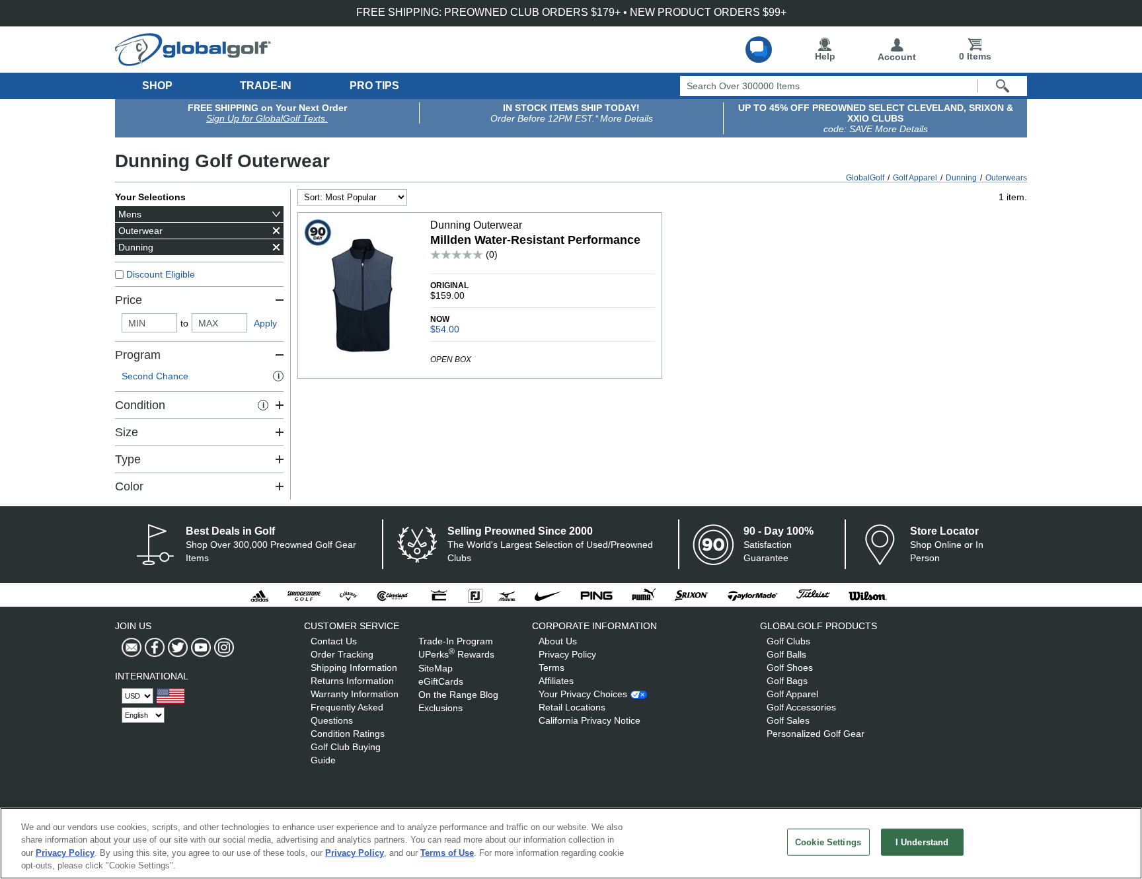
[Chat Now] (758, 49)
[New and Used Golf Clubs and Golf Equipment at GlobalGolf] (193, 61)
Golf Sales (788, 720)
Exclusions (440, 708)
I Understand (922, 842)
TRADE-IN (265, 85)
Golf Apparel (792, 694)
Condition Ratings (348, 733)
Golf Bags (787, 680)
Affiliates (556, 680)
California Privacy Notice (589, 720)
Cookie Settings (828, 842)
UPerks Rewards (456, 654)
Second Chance (201, 376)
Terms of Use (447, 853)
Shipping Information (354, 667)
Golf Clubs (788, 641)
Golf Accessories (801, 707)
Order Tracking (342, 654)
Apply (265, 323)
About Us (558, 641)
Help (825, 56)
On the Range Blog (458, 694)
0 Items (975, 56)
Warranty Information (355, 694)
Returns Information (352, 680)
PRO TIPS (374, 85)
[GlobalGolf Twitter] (176, 648)
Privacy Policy (567, 654)
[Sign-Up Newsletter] (131, 648)
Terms (551, 667)
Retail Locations (572, 707)
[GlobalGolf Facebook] (153, 648)
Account (897, 57)
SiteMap (435, 668)
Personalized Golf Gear (815, 733)
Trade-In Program (455, 641)
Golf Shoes (790, 667)
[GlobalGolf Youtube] (199, 648)
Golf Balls (786, 654)
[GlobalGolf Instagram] (222, 648)
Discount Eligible (160, 274)
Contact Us (334, 641)
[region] (571, 843)
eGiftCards (440, 681)
